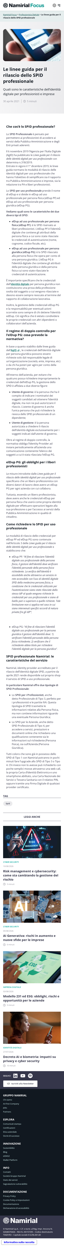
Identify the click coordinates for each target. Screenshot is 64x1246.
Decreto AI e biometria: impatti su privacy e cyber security (29, 1059)
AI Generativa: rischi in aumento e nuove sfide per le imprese (29, 938)
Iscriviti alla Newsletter (22, 1083)
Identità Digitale (12, 1047)
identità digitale (20, 284)
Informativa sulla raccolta (19, 1242)
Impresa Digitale (12, 987)
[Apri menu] (59, 5)
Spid (8, 803)
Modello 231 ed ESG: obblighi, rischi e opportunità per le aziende (31, 998)
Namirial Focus (10, 14)
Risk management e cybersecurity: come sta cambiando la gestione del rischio (30, 875)
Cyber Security (11, 862)
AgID (14, 350)
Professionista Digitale (29, 14)
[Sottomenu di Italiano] (54, 5)
